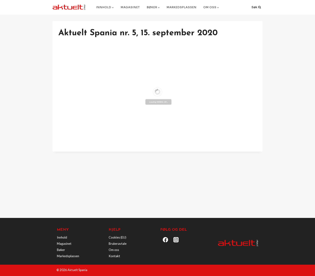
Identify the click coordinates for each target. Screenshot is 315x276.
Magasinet (130, 7)
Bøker (61, 250)
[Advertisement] (157, 188)
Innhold (62, 237)
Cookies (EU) (117, 237)
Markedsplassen (182, 7)
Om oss (114, 250)
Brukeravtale (118, 243)
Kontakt (114, 256)
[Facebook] (165, 239)
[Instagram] (176, 239)
